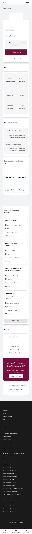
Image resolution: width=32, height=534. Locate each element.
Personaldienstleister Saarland (9, 500)
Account (4, 448)
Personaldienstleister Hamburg (9, 482)
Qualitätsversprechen (7, 416)
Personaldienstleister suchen (9, 459)
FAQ (4, 419)
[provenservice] (3, 2)
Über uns (5, 410)
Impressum (20, 522)
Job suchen (5, 456)
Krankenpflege (9, 36)
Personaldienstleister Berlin (8, 473)
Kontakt (4, 428)
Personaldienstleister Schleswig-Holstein (11, 508)
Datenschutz (14, 522)
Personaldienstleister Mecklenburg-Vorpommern (13, 488)
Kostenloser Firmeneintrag (8, 442)
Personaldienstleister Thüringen (9, 511)
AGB (10, 522)
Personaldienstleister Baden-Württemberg (11, 470)
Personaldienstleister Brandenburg (10, 476)
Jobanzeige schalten (7, 439)
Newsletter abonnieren (7, 425)
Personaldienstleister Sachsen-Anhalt (10, 506)
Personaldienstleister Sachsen (9, 503)
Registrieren (5, 445)
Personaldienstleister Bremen (9, 479)
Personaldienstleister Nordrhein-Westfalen (12, 494)
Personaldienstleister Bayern (9, 467)
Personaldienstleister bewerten (9, 462)
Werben (4, 422)
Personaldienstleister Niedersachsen (10, 491)
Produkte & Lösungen (7, 436)
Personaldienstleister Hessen (9, 485)
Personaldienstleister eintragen (9, 465)
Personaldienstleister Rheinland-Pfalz (10, 497)
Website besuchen (13, 337)
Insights (4, 413)
